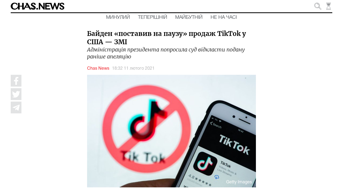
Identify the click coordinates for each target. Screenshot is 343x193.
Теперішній (152, 17)
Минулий (118, 17)
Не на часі (224, 17)
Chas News (98, 68)
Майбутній (189, 17)
